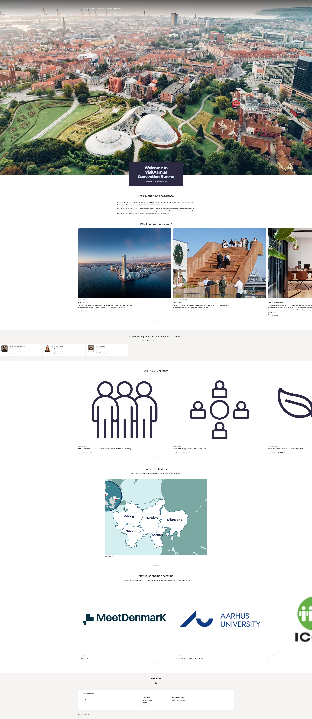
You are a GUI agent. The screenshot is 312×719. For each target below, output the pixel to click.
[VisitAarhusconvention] (88, 693)
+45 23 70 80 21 (60, 351)
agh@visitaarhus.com (15, 353)
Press (144, 705)
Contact (145, 702)
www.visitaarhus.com (178, 700)
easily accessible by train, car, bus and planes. (166, 473)
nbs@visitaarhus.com (102, 353)
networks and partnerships (167, 580)
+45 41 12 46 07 (17, 351)
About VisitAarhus (148, 700)
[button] (124, 305)
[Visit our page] (156, 683)
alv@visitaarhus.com (58, 353)
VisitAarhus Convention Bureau (88, 8)
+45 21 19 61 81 (103, 351)
